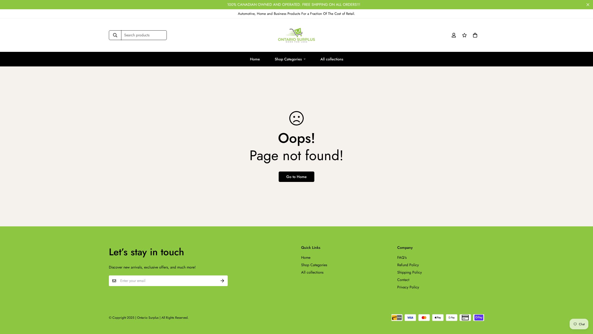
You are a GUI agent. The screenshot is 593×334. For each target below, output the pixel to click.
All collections (331, 59)
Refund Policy (408, 265)
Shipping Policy (409, 272)
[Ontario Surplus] (296, 35)
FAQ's (402, 257)
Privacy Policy (408, 287)
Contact (403, 279)
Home (255, 59)
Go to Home (296, 176)
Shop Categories (288, 59)
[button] (474, 35)
